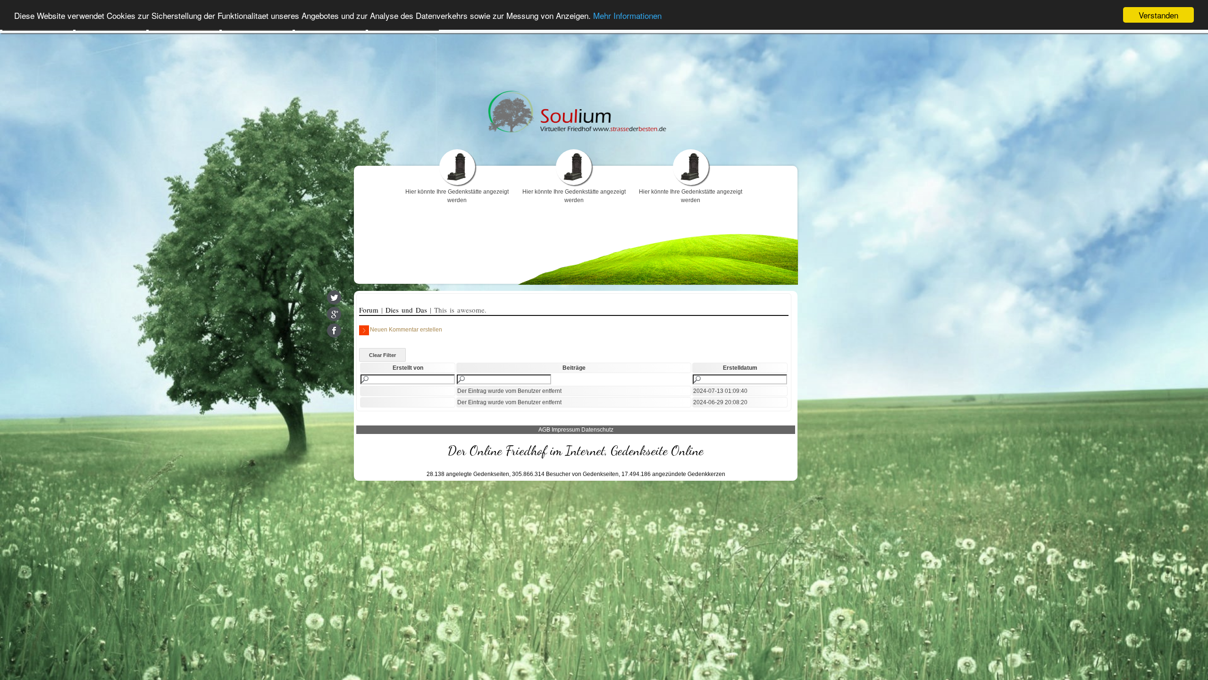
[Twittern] (334, 297)
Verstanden (1158, 15)
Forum (370, 309)
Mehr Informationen (627, 15)
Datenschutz (597, 429)
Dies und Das (408, 309)
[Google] (334, 314)
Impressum (566, 429)
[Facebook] (334, 330)
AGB (544, 429)
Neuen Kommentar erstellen (406, 329)
